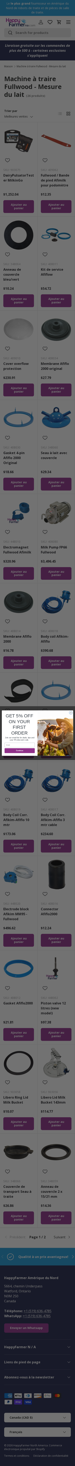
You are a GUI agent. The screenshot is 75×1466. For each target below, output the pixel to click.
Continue (19, 751)
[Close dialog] (70, 712)
